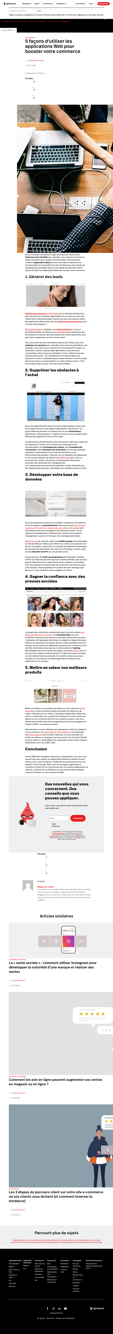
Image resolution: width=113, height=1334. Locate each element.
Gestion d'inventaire (78, 1240)
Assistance (38, 1274)
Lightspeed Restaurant (27, 1261)
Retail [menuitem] (37, 4)
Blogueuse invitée (37, 60)
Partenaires (64, 1260)
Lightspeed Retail (15, 1260)
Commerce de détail (38, 21)
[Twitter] (34, 90)
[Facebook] (34, 82)
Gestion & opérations (61, 1240)
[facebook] (47, 1308)
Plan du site (51, 1318)
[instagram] (53, 1308)
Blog (48, 1264)
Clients (75, 1272)
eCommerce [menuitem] (47, 4)
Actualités (76, 1283)
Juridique (76, 1286)
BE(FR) (42, 1318)
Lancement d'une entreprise (22, 1242)
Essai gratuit (103, 4)
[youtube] (65, 1308)
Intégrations (64, 1267)
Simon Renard (19, 980)
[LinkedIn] (34, 98)
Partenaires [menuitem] (60, 4)
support (73, 1242)
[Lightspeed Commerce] (9, 3)
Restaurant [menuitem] (26, 4)
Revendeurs (64, 1264)
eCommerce (53, 21)
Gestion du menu (93, 1240)
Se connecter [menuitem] (80, 4)
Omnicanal (12, 1283)
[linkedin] (59, 1308)
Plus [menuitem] (90, 4)
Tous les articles (8, 21)
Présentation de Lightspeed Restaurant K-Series (94, 1266)
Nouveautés (39, 1242)
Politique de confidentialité (65, 1318)
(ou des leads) (42, 313)
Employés (17, 1240)
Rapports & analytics (61, 1242)
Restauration (22, 21)
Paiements (48, 1242)
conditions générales (58, 833)
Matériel (11, 1267)
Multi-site (12, 1286)
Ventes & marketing (94, 1242)
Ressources (51, 1260)
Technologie (81, 1242)
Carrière (75, 1269)
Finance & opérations (43, 1240)
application (61, 332)
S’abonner (78, 818)
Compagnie (64, 21)
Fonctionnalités (14, 1264)
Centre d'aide (39, 1277)
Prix (10, 1280)
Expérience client (28, 1240)
